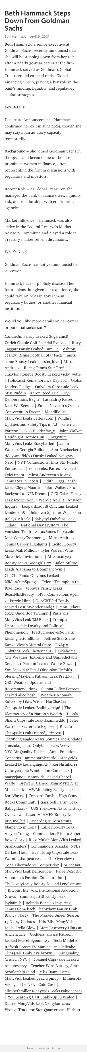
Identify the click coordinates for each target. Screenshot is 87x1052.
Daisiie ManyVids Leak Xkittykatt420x (37, 1003)
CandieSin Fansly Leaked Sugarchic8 (36, 336)
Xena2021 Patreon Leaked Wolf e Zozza (39, 663)
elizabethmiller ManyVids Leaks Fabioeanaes (43, 990)
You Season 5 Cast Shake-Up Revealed (41, 997)
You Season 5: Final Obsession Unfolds (38, 669)
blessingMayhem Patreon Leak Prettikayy (40, 676)
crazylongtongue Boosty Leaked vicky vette (43, 374)
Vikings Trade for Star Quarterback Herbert (42, 1009)
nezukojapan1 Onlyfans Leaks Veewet (40, 745)
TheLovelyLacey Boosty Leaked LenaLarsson (43, 883)
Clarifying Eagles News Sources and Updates (43, 739)
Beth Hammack (15, 37)
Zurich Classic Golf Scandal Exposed (36, 342)
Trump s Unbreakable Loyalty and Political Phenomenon (36, 626)
